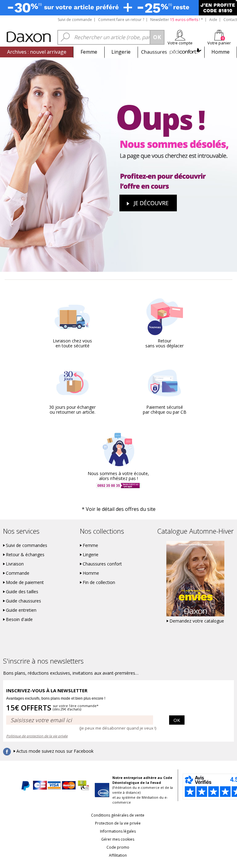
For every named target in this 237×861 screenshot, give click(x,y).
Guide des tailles (22, 592)
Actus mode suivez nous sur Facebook (55, 751)
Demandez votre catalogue (196, 621)
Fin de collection (99, 582)
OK (176, 720)
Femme (89, 51)
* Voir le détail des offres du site (119, 509)
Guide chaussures (23, 601)
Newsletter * (176, 19)
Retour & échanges (25, 555)
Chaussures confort (102, 564)
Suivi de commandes (26, 545)
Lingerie (121, 51)
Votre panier (219, 43)
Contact (230, 19)
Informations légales (118, 831)
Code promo (117, 847)
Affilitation (118, 855)
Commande (17, 573)
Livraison (15, 564)
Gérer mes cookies (117, 839)
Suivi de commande (75, 19)
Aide (213, 19)
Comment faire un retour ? (121, 19)
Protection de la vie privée (118, 823)
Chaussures (171, 51)
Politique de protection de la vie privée (37, 736)
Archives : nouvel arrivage (36, 51)
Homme (220, 51)
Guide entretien (21, 610)
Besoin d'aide (19, 619)
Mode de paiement (25, 582)
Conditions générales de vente (117, 815)
